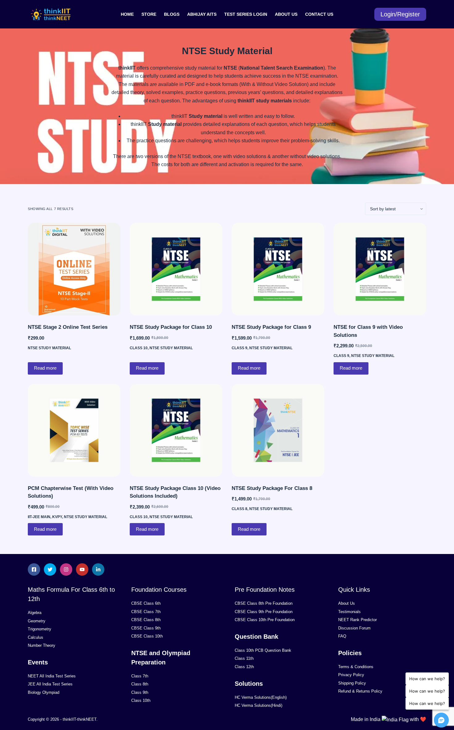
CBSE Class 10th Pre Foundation (265, 619)
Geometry (36, 621)
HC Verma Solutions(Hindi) (258, 705)
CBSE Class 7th (146, 611)
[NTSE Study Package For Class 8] (278, 430)
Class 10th (140, 700)
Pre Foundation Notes (265, 589)
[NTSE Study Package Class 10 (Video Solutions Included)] (176, 430)
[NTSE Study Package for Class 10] (176, 269)
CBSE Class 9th (146, 628)
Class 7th (139, 676)
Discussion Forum (354, 628)
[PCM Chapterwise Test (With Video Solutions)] (74, 430)
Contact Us (319, 14)
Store (148, 14)
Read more (45, 368)
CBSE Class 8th (146, 619)
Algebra (34, 612)
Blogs (171, 14)
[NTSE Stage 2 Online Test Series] (74, 269)
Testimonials (349, 611)
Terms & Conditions (355, 666)
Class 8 (239, 509)
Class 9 (239, 348)
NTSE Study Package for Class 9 (271, 327)
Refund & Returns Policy (360, 691)
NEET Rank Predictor (357, 619)
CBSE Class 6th (146, 603)
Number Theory (41, 645)
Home (127, 14)
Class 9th (139, 692)
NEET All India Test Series (52, 676)
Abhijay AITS (201, 14)
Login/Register (400, 14)
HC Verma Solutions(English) (261, 697)
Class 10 (139, 348)
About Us (286, 14)
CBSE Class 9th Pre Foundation (263, 611)
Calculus (35, 637)
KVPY (57, 517)
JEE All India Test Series (50, 684)
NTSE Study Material (49, 348)
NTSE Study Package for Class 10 (171, 327)
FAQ (342, 636)
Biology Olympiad (43, 692)
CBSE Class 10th (147, 636)
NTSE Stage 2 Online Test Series (67, 327)
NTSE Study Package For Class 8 (272, 488)
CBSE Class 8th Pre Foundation (263, 603)
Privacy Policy (351, 674)
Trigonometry (39, 629)
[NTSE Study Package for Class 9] (278, 269)
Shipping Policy (352, 683)
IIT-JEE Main (39, 517)
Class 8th (139, 684)
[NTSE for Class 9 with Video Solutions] (380, 269)
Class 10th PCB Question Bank (263, 650)
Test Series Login (245, 14)
